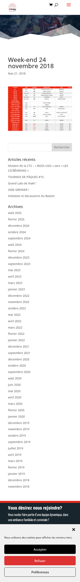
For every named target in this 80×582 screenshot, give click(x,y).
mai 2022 (14, 315)
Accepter (40, 549)
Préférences (40, 572)
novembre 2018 (18, 486)
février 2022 (16, 334)
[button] (74, 529)
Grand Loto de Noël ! (22, 183)
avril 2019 (14, 455)
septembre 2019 (19, 442)
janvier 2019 (16, 474)
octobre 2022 (17, 308)
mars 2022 (15, 327)
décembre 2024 (18, 226)
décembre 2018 (18, 480)
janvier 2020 (16, 416)
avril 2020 (14, 397)
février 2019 (16, 467)
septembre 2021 (19, 353)
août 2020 (15, 378)
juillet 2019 (15, 448)
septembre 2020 (19, 372)
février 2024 (16, 251)
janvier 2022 (16, 340)
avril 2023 (14, 276)
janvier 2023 (16, 289)
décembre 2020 (18, 359)
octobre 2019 (17, 435)
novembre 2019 (18, 429)
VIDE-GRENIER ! (18, 190)
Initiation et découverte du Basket (31, 196)
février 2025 (16, 219)
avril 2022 (14, 321)
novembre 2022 (18, 302)
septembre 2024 (19, 238)
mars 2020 (15, 404)
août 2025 (15, 213)
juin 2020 (14, 385)
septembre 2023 (19, 264)
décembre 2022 (18, 296)
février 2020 (16, 410)
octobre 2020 (17, 365)
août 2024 (15, 245)
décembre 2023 (18, 257)
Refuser (40, 561)
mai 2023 (14, 270)
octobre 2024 (17, 232)
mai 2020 (14, 391)
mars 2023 (15, 283)
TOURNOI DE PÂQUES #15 (26, 177)
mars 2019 (15, 461)
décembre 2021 (18, 346)
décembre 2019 (18, 423)
